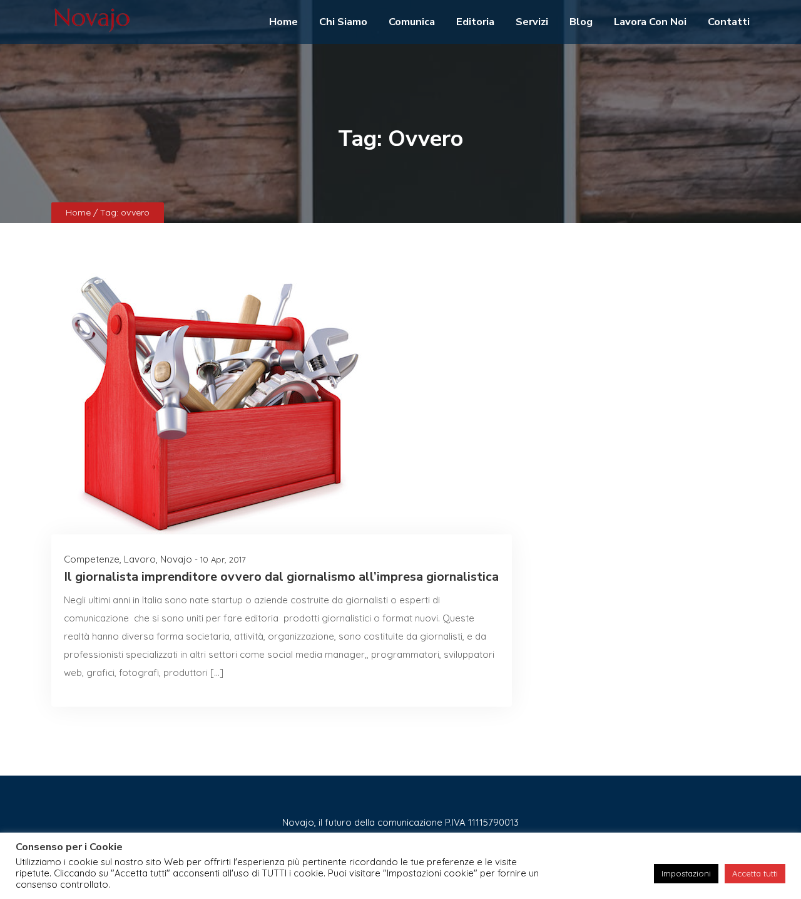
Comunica (412, 21)
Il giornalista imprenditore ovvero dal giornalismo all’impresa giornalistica (281, 576)
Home (283, 21)
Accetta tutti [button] (755, 873)
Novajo (176, 559)
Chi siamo (343, 21)
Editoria (475, 21)
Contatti (729, 21)
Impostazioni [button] (686, 873)
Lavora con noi (650, 21)
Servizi (532, 21)
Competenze (92, 559)
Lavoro (140, 559)
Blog (581, 21)
